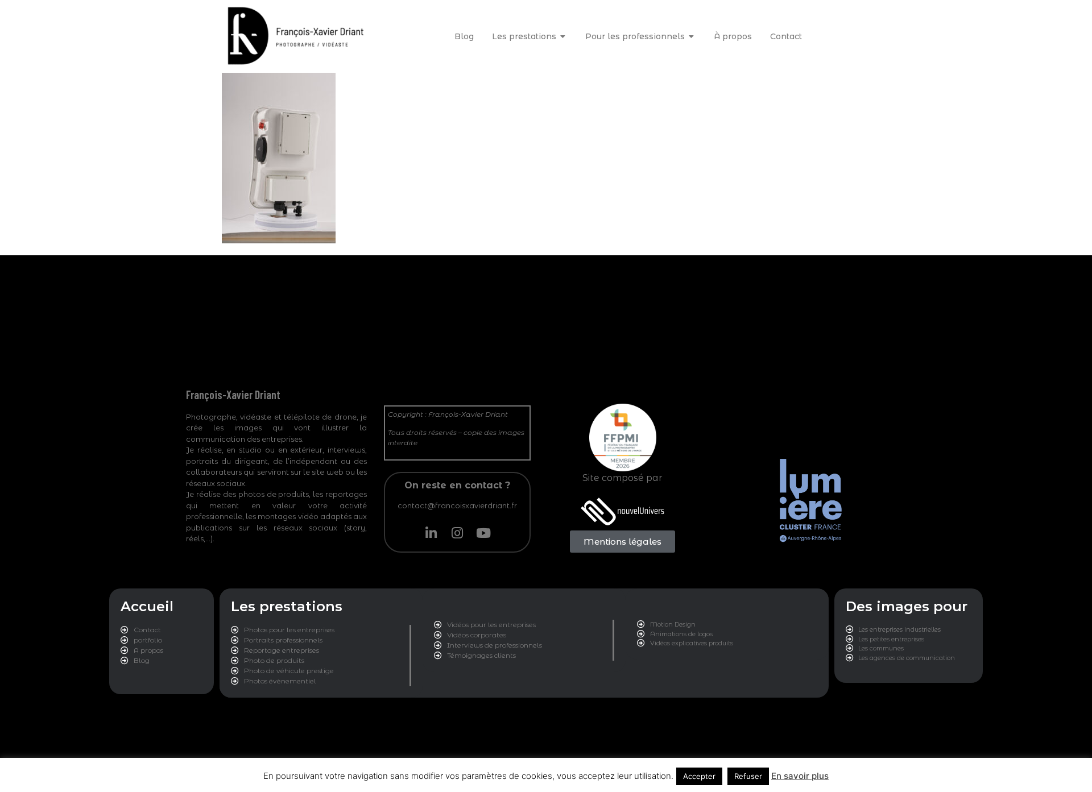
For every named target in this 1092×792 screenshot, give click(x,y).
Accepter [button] (699, 776)
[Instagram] (457, 533)
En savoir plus (800, 775)
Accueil (147, 606)
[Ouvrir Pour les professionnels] (692, 37)
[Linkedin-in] (431, 533)
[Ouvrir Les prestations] (563, 37)
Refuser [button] (748, 776)
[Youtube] (483, 533)
